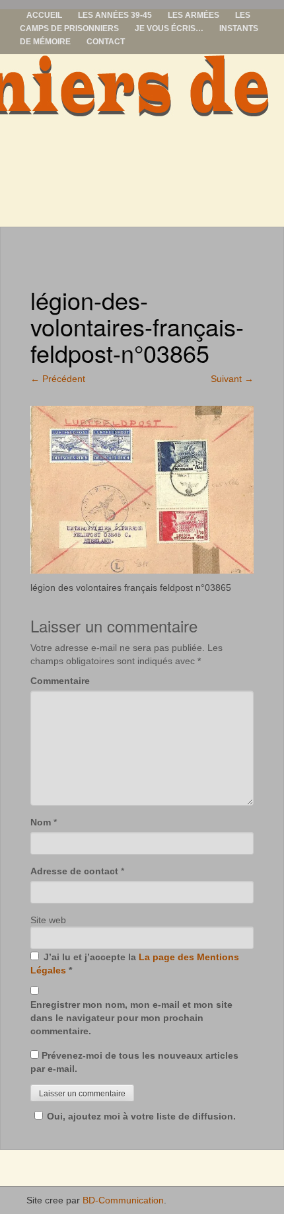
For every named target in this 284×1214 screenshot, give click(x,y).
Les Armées (193, 15)
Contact (106, 41)
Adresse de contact (74, 871)
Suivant (232, 378)
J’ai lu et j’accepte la (134, 963)
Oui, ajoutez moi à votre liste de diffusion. (141, 1116)
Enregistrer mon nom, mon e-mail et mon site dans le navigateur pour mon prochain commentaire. (131, 1017)
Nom (40, 822)
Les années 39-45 (115, 15)
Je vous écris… (169, 28)
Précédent (57, 378)
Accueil (44, 15)
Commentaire (60, 680)
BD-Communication (123, 1200)
